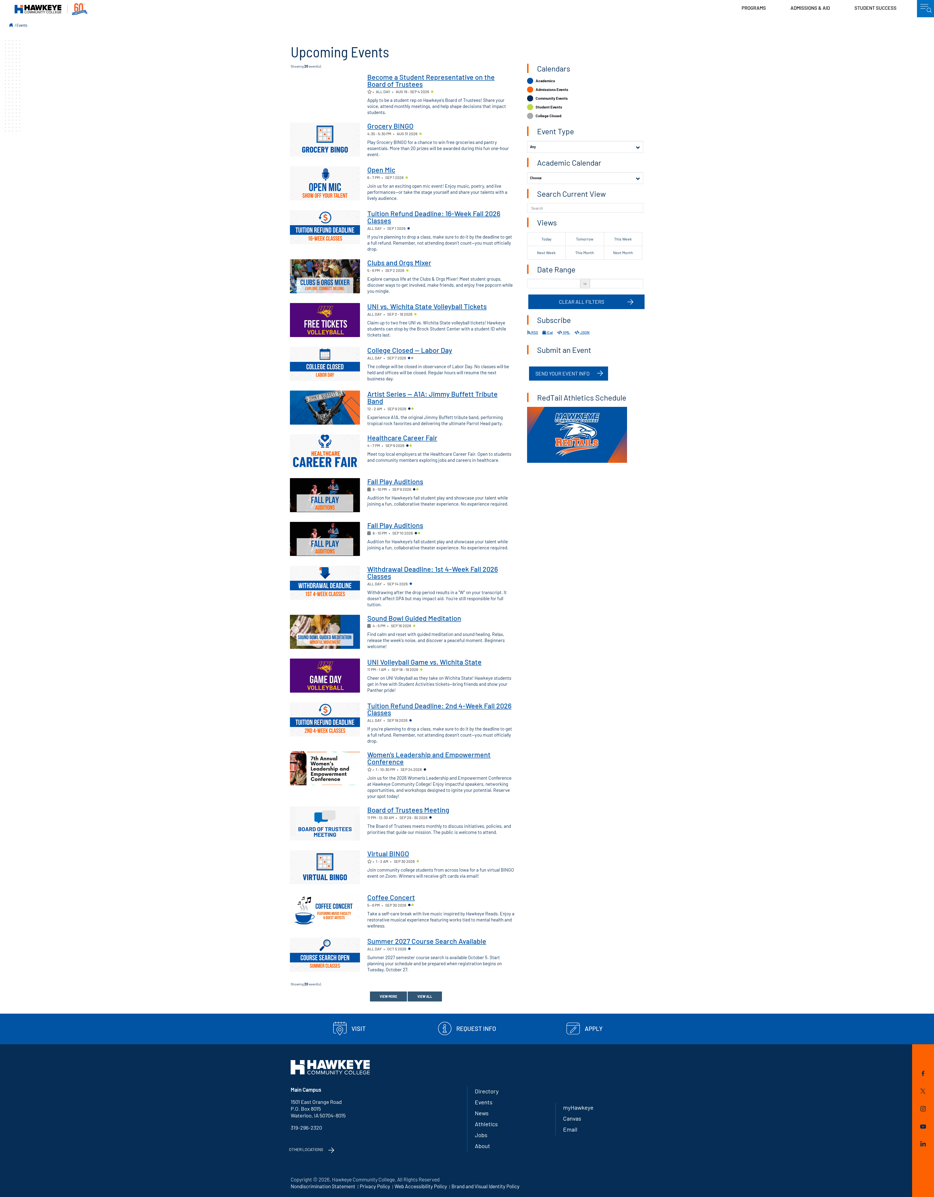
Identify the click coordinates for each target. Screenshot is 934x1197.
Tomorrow (584, 239)
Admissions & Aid (810, 8)
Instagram (923, 1109)
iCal (549, 332)
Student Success (875, 8)
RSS (534, 332)
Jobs (481, 1134)
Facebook (923, 1074)
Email (570, 1129)
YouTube (923, 1127)
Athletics (486, 1123)
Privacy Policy (375, 1186)
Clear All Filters (581, 302)
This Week (623, 239)
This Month (584, 252)
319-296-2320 (306, 1127)
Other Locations (306, 1149)
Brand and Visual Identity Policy (485, 1186)
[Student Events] (432, 92)
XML (566, 332)
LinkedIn (923, 1144)
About (482, 1145)
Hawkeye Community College (51, 9)
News (482, 1113)
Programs (754, 8)
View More (388, 996)
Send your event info (562, 373)
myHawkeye (578, 1107)
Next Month (623, 252)
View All (424, 996)
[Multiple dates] (369, 489)
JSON (584, 332)
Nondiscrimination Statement (323, 1186)
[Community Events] (409, 409)
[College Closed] (412, 358)
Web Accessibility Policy (421, 1186)
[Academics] (408, 229)
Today (546, 239)
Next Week (546, 252)
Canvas (572, 1118)
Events (22, 25)
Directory (487, 1091)
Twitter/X (923, 1092)
